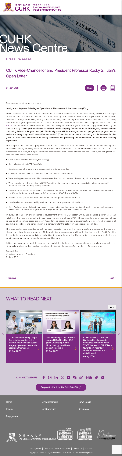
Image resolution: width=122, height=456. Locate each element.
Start (111, 307)
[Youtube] (68, 377)
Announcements (50, 402)
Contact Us (77, 449)
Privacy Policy (35, 449)
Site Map (88, 449)
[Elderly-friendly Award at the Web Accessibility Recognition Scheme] (85, 434)
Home (9, 402)
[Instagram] (50, 377)
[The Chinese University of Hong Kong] (17, 7)
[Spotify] (102, 377)
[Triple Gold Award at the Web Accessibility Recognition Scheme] (65, 434)
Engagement (12, 416)
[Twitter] (79, 91)
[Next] (118, 334)
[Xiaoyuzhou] (96, 377)
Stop (113, 307)
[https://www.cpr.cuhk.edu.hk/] (46, 7)
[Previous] (3, 334)
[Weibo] (81, 377)
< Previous (11, 278)
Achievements (49, 409)
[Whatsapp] (99, 91)
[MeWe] (106, 91)
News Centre (85, 402)
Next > (113, 278)
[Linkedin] (72, 91)
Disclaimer (48, 449)
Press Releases (19, 59)
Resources (84, 409)
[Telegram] (86, 91)
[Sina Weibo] (93, 91)
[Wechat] (75, 377)
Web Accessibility (62, 449)
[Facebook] (65, 91)
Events (9, 409)
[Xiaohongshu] (89, 377)
